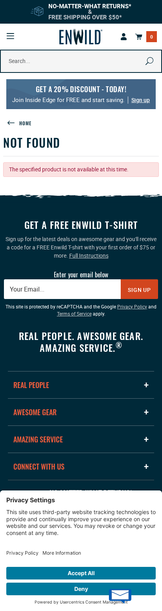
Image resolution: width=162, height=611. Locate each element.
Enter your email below (81, 274)
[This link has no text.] (124, 36)
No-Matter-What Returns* (89, 6)
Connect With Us (38, 466)
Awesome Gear (35, 412)
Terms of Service (74, 313)
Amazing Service (38, 439)
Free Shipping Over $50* (85, 17)
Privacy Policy (132, 306)
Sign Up (139, 289)
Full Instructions (89, 255)
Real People (31, 385)
